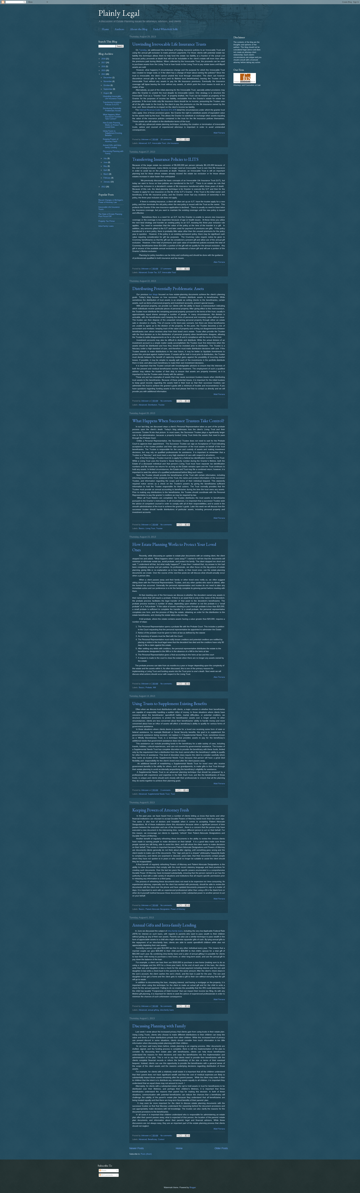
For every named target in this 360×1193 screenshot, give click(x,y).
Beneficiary (152, 1139)
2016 (103, 66)
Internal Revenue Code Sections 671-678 (157, 110)
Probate (149, 687)
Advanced (143, 143)
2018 (103, 59)
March (106, 174)
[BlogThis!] (180, 139)
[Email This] (177, 139)
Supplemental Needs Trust (159, 794)
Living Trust (150, 528)
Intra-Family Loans (106, 226)
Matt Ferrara (219, 133)
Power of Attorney (178, 909)
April (106, 170)
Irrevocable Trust (159, 143)
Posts (103, 1171)
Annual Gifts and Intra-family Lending (164, 925)
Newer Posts (136, 1148)
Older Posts (221, 1148)
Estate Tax (152, 272)
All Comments (107, 1175)
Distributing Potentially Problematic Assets (168, 288)
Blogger (193, 1187)
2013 (103, 74)
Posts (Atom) (146, 1154)
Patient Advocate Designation (158, 909)
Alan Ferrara (219, 262)
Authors (119, 29)
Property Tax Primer (106, 221)
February (107, 178)
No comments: (166, 401)
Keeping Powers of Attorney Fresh (160, 810)
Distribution (152, 405)
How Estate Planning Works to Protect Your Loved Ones (113, 125)
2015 (103, 70)
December (108, 78)
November (108, 81)
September (108, 89)
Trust (173, 794)
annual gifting (153, 1010)
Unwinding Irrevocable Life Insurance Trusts (169, 44)
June (106, 162)
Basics (141, 528)
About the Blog (138, 29)
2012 (103, 187)
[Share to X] (183, 139)
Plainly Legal (119, 12)
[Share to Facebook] (185, 139)
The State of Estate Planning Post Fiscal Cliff (110, 215)
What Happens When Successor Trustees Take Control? (178, 420)
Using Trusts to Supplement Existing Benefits (169, 703)
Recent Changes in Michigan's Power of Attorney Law (110, 201)
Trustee (161, 405)
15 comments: (166, 139)
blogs (155, 294)
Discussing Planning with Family (159, 1026)
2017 (103, 62)
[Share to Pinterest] (188, 139)
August (107, 93)
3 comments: (166, 790)
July (105, 158)
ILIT (149, 143)
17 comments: (166, 269)
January (107, 182)
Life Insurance (173, 143)
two (150, 294)
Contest (161, 1139)
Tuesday (143, 50)
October (107, 85)
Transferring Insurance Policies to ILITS (165, 159)
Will (154, 687)
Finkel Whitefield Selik (165, 29)
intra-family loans (175, 931)
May (106, 166)
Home (105, 29)
